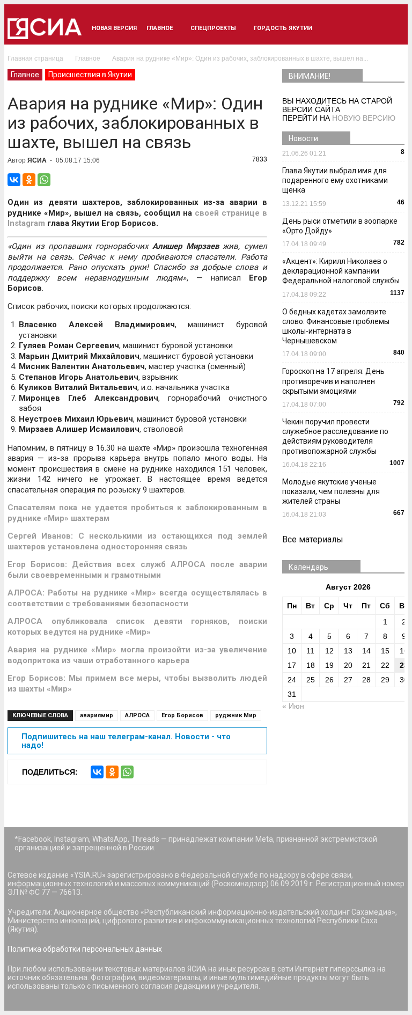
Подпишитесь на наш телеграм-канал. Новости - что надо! (126, 741)
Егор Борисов (182, 715)
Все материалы (312, 539)
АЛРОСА (137, 715)
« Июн (293, 706)
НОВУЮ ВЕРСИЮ (363, 118)
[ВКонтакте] (14, 179)
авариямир (96, 715)
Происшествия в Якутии (90, 74)
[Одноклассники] (29, 179)
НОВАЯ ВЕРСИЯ (114, 28)
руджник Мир (235, 715)
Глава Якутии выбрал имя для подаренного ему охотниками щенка (335, 180)
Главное (159, 28)
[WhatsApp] (44, 179)
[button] (391, 28)
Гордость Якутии (283, 28)
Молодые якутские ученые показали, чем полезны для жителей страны (331, 491)
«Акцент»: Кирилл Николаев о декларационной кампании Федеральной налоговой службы (341, 271)
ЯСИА (37, 160)
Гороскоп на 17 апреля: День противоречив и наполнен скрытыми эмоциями (333, 381)
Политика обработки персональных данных (85, 949)
